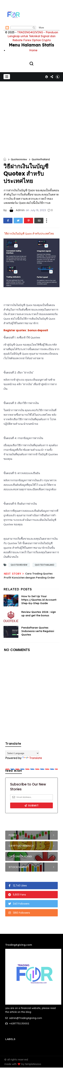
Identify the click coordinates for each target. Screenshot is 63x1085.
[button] (7, 76)
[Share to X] (18, 220)
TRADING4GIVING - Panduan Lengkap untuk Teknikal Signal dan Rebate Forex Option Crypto (33, 36)
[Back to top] (57, 1080)
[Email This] (38, 220)
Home (33, 50)
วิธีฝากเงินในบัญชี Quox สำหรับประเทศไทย (29, 233)
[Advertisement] (31, 114)
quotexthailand (41, 159)
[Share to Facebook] (7, 220)
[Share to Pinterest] (28, 220)
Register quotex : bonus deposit (26, 330)
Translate (35, 758)
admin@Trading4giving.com (25, 1018)
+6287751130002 (18, 1023)
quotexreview (19, 159)
